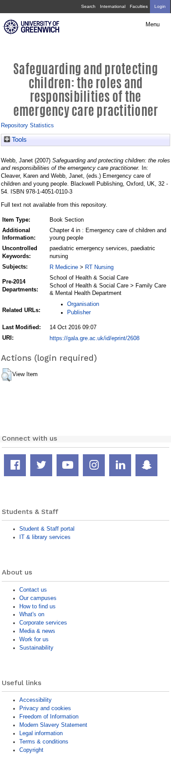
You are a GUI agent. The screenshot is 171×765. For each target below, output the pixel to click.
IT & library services (45, 537)
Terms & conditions (43, 741)
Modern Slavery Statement (53, 725)
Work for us (34, 639)
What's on (31, 614)
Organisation (83, 304)
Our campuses (38, 598)
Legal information (41, 733)
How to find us (37, 606)
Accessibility (35, 700)
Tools (18, 139)
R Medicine (64, 267)
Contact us (33, 589)
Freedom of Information (48, 716)
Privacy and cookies (45, 708)
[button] (6, 374)
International (112, 6)
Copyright (31, 750)
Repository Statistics (27, 125)
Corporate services (43, 622)
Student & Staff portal (47, 528)
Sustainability (36, 647)
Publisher (79, 312)
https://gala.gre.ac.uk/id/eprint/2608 (94, 338)
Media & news (37, 631)
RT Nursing (99, 267)
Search (88, 6)
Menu (153, 25)
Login (160, 6)
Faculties (139, 6)
